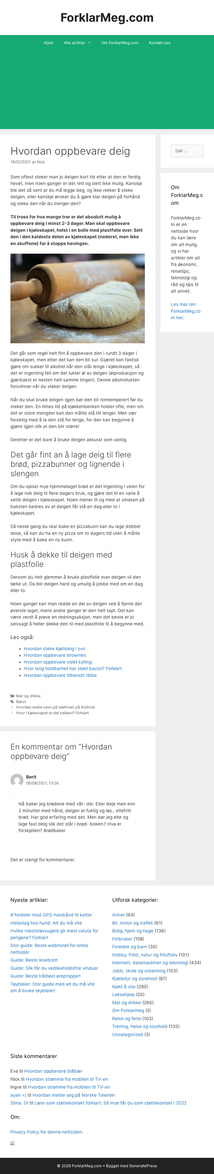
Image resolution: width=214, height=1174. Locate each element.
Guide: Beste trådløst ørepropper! (45, 976)
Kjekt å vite (123, 986)
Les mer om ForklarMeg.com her (185, 311)
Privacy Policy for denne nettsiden (46, 1132)
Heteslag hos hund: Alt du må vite (46, 923)
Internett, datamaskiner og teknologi (150, 962)
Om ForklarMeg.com (120, 42)
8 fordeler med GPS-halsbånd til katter (51, 914)
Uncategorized (127, 1034)
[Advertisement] (107, 89)
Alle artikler (74, 42)
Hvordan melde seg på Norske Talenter (74, 1095)
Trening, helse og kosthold (140, 1026)
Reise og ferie (126, 1018)
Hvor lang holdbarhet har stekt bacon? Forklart (73, 668)
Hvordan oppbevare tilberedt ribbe (60, 675)
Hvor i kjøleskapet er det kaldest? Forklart (52, 713)
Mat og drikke (28, 696)
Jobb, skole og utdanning (138, 970)
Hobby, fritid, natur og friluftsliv (144, 954)
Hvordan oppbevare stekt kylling (58, 662)
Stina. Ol (19, 1103)
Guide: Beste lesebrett (34, 960)
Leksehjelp (123, 994)
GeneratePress (143, 1165)
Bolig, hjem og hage (132, 930)
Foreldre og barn (129, 946)
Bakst (21, 701)
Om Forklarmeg (128, 1010)
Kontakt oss (159, 42)
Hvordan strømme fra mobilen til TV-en (67, 1079)
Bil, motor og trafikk (132, 923)
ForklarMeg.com (107, 17)
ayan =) (18, 1095)
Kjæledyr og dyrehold (134, 978)
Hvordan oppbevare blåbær (53, 1071)
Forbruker (122, 938)
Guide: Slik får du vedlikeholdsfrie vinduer (54, 968)
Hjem (49, 42)
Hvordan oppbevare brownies (55, 655)
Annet (118, 914)
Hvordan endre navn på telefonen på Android (55, 707)
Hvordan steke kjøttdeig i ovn (54, 648)
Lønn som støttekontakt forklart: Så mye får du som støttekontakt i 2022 (110, 1103)
